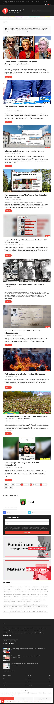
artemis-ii (17, 608)
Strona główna (7, 17)
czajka (9, 613)
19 (46, 484)
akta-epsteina (18, 594)
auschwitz (28, 611)
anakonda (35, 599)
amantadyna (25, 596)
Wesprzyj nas (38, 1)
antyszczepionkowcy (27, 606)
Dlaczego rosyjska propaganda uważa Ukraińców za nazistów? (24, 285)
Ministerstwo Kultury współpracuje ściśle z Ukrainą (24, 151)
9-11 (12, 589)
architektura (12, 608)
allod (15, 596)
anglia (34, 601)
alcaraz (39, 594)
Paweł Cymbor (18, 153)
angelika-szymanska (27, 601)
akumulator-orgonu (25, 594)
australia (33, 611)
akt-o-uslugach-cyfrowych (9, 594)
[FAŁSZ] (27, 136)
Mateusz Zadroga (20, 244)
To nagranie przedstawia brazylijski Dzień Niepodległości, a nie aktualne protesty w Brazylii (26, 417)
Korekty (45, 1)
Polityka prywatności (6, 701)
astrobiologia (23, 608)
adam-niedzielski (22, 589)
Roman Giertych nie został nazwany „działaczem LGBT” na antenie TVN (28, 648)
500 (5, 589)
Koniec (11, 487)
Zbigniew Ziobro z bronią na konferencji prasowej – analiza (24, 107)
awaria (5, 613)
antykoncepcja (41, 604)
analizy (44, 599)
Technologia (26, 17)
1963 (33, 586)
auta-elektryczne (39, 611)
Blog (23, 1)
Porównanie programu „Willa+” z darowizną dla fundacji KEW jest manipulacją (26, 196)
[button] (51, 690)
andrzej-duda (12, 601)
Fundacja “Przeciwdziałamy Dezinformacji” (11, 1)
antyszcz (20, 606)
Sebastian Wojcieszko (21, 289)
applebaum (6, 608)
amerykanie (16, 599)
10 (33, 484)
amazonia (36, 596)
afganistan (6, 591)
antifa (28, 604)
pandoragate (6, 586)
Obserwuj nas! (33, 512)
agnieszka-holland (24, 591)
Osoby (14, 681)
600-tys (8, 589)
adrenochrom (37, 589)
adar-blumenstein (30, 589)
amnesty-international (24, 599)
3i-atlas (41, 586)
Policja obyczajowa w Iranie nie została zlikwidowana (25, 374)
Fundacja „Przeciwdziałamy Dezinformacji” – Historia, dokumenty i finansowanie (32, 701)
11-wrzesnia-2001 (20, 586)
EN (47, 4)
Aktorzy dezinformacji (14, 675)
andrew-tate (6, 601)
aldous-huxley (44, 594)
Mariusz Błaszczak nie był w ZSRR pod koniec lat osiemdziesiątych (23, 332)
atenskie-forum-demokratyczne (10, 611)
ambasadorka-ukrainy (43, 596)
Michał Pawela (19, 110)
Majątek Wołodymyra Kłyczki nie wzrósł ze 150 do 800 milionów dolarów (26, 241)
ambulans (6, 599)
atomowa (19, 611)
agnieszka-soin (32, 591)
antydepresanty (34, 604)
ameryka (10, 599)
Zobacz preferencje (43, 698)
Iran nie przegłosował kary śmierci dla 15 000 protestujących (22, 464)
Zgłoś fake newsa (29, 1)
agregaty (38, 591)
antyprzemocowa (7, 606)
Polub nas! (8, 512)
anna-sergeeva (17, 604)
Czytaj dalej (8, 77)
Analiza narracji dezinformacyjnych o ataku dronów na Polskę (26, 655)
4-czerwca (46, 586)
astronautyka (29, 608)
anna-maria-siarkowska (8, 604)
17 (26, 586)
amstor (31, 599)
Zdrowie (31, 17)
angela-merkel (19, 601)
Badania (42, 17)
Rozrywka (15, 685)
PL (50, 4)
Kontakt (6, 2)
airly (48, 591)
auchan (23, 611)
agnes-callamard (16, 591)
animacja (38, 601)
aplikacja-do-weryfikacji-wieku (41, 606)
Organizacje (39, 678)
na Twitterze (33, 513)
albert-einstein (33, 594)
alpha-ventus (19, 596)
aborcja (16, 589)
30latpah (37, 586)
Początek (6, 484)
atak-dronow (36, 608)
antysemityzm (14, 606)
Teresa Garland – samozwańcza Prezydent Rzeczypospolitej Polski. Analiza (21, 63)
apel (33, 606)
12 (38, 484)
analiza (40, 599)
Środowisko (37, 17)
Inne (14, 678)
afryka (10, 591)
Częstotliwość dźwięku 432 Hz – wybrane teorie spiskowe (25, 663)
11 (35, 484)
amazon (31, 596)
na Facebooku (9, 513)
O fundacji (47, 17)
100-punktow (12, 586)
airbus (44, 591)
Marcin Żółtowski (19, 66)
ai (41, 591)
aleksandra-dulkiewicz (8, 596)
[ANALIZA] (27, 47)
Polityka (13, 17)
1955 (29, 586)
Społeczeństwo (19, 17)
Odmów (24, 698)
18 (43, 484)
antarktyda (23, 604)
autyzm (45, 611)
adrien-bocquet (44, 589)
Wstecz (13, 484)
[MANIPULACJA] (27, 180)
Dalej (6, 487)
